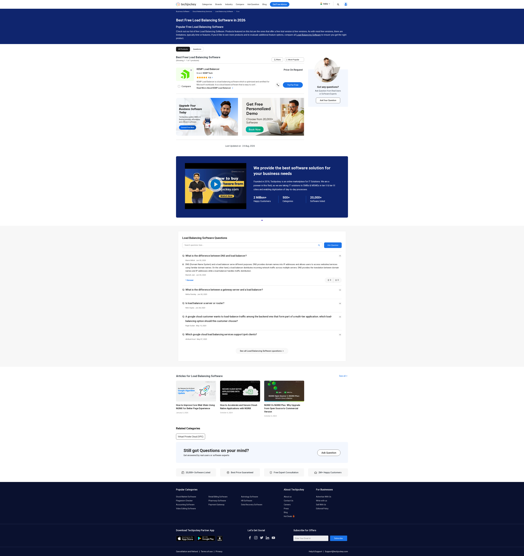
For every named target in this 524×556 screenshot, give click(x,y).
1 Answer (189, 280)
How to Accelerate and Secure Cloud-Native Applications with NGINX (239, 407)
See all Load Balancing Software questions (261, 351)
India (325, 4)
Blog (264, 4)
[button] (262, 258)
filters (278, 60)
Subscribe (338, 538)
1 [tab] (262, 219)
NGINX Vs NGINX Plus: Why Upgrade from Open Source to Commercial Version (282, 408)
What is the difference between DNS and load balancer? (216, 255)
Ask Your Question (328, 100)
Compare (240, 4)
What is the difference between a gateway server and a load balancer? (224, 289)
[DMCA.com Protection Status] (220, 540)
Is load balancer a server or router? (204, 303)
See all (342, 376)
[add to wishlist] (191, 70)
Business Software (182, 11)
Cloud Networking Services (202, 11)
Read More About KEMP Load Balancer (214, 88)
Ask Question (253, 4)
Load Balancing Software (224, 11)
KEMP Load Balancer (208, 69)
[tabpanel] (262, 187)
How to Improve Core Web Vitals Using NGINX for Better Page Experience (195, 407)
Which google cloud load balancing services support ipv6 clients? (221, 334)
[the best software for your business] (186, 5)
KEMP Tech (208, 73)
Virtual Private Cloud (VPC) (190, 436)
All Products (183, 49)
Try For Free (292, 85)
